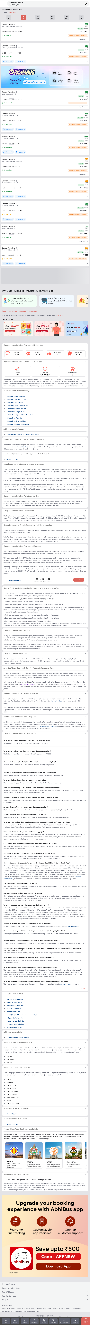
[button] (3, 3)
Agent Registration (33, 1311)
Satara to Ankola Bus (14, 1002)
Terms (28, 1308)
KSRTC (49, 1162)
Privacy (33, 1308)
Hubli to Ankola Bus (13, 1008)
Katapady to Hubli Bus (14, 402)
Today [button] (6, 13)
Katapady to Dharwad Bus (16, 421)
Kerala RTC (71, 1162)
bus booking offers (27, 684)
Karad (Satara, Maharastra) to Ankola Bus (21, 1015)
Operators (55, 1308)
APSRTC (10, 1161)
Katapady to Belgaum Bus (15, 412)
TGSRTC (30, 1162)
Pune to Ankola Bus (13, 1012)
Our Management (76, 1308)
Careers (67, 1308)
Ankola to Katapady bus (48, 726)
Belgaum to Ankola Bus (14, 1018)
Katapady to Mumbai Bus (15, 396)
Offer (8, 1308)
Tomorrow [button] (12, 13)
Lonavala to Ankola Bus (14, 1005)
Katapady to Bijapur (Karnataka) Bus (19, 415)
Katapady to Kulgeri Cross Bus (17, 424)
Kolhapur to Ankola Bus (15, 1024)
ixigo (43, 1315)
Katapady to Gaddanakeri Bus (17, 405)
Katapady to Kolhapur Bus (16, 399)
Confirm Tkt (49, 1315)
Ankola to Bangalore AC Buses (17, 1037)
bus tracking (72, 926)
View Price (79, 580)
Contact (18, 1308)
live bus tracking (56, 701)
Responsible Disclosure (44, 1308)
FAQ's (23, 1308)
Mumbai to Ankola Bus (14, 999)
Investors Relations (8, 1311)
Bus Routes (13, 311)
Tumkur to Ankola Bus (14, 1027)
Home (4, 311)
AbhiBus (38, 1315)
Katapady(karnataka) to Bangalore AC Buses (22, 434)
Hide (83, 988)
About (13, 1308)
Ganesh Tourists (22, 447)
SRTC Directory (39, 1139)
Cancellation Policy (20, 1311)
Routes (61, 1308)
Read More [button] (59, 315)
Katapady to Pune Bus (14, 418)
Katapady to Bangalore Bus (16, 408)
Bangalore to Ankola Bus (15, 1021)
